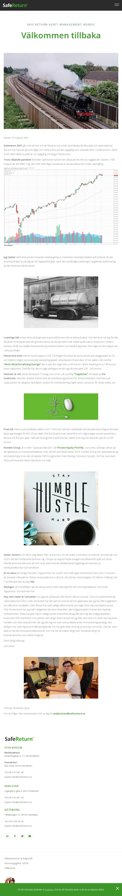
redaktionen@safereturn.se (69, 713)
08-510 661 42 (16, 797)
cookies (49, 889)
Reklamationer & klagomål (18, 858)
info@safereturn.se (22, 776)
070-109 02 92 (16, 821)
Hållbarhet (9, 868)
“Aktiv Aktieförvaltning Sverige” (22, 364)
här (33, 581)
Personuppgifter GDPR (16, 863)
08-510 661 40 (16, 772)
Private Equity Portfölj (70, 447)
